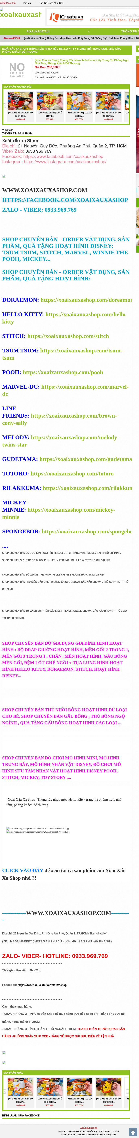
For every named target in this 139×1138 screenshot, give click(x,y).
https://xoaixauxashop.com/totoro (72, 473)
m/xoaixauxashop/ (89, 161)
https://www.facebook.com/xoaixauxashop (63, 156)
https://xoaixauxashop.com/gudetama (85, 459)
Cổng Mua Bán (8, 3)
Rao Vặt (27, 3)
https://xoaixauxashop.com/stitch (68, 336)
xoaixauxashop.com (106, 1134)
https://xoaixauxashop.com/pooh (63, 372)
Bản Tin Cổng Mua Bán (51, 3)
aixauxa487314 (38, 31)
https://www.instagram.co (48, 161)
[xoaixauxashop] (20, 12)
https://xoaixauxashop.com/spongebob (89, 531)
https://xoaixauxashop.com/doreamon (87, 300)
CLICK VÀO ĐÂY (22, 870)
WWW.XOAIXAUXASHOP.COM (44, 190)
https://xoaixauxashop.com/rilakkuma (90, 488)
